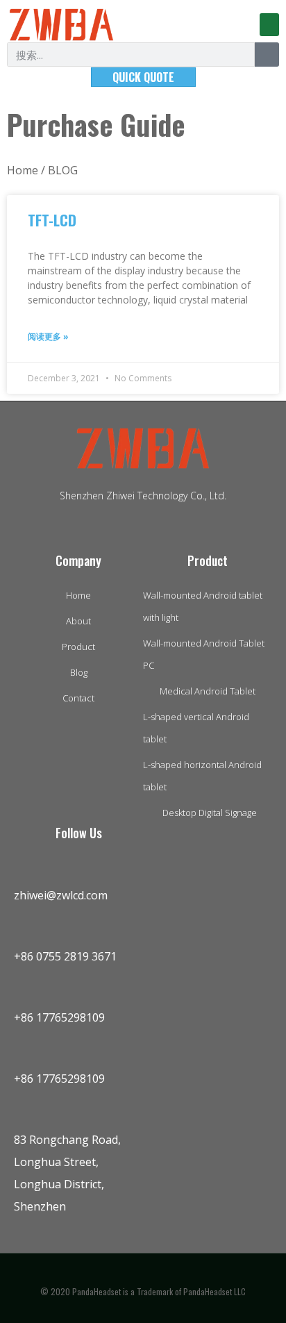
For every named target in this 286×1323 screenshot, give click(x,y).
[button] (269, 24)
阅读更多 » (48, 336)
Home (22, 170)
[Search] (267, 54)
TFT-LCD (52, 220)
